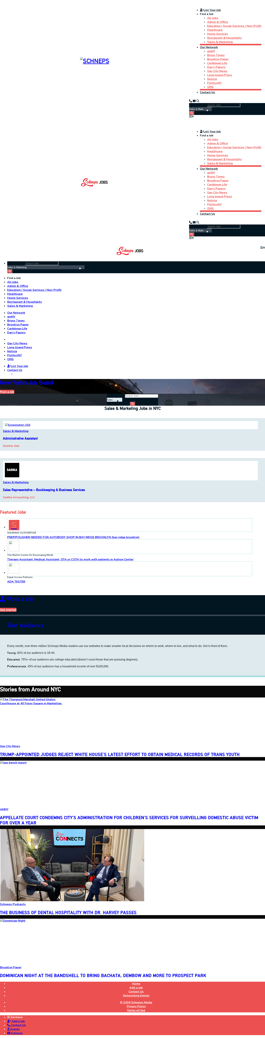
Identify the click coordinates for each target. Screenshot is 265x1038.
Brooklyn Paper (218, 59)
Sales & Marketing (220, 42)
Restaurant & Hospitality (224, 38)
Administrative (20, 438)
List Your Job (212, 10)
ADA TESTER (16, 582)
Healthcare (215, 30)
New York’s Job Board (26, 382)
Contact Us (207, 92)
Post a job (20, 599)
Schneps (16, 1033)
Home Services (217, 34)
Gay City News (217, 71)
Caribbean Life (217, 63)
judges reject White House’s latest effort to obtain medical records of (120, 754)
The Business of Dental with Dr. (68, 912)
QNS (210, 87)
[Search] (197, 101)
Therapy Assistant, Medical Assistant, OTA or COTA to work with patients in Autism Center (70, 559)
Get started (8, 610)
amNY (211, 51)
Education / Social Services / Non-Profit (234, 26)
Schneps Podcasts (13, 904)
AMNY (4, 809)
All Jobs (212, 18)
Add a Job (18, 1021)
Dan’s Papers (216, 67)
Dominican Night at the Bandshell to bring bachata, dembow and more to (103, 975)
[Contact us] (190, 101)
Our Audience (25, 625)
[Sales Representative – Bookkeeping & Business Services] (12, 476)
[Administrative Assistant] (17, 425)
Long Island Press (219, 75)
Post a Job (7, 392)
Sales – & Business (44, 490)
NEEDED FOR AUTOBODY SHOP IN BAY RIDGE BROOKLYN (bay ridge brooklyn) (73, 537)
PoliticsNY (214, 83)
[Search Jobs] (191, 113)
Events (15, 1029)
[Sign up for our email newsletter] (194, 101)
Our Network (209, 47)
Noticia (212, 79)
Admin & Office (217, 22)
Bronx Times (216, 55)
